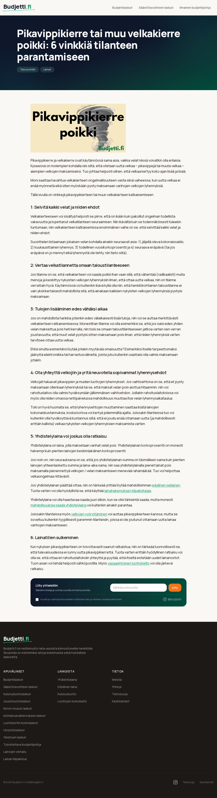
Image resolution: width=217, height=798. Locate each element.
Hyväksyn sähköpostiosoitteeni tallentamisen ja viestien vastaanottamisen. (81, 599)
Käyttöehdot (120, 701)
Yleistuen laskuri (14, 737)
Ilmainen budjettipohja (195, 8)
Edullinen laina (67, 687)
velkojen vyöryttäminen (89, 514)
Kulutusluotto (67, 694)
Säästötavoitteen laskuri (156, 8)
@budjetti (174, 599)
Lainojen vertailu (14, 752)
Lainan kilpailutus (15, 759)
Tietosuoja (120, 694)
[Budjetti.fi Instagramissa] (175, 782)
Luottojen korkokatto (72, 701)
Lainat (47, 69)
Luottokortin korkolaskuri (20, 723)
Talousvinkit (27, 69)
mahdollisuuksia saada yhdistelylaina (58, 505)
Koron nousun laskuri (17, 708)
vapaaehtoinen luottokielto (129, 563)
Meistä (117, 680)
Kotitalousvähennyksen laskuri (24, 716)
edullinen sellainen (166, 485)
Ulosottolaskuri (14, 730)
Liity (175, 588)
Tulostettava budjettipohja (22, 744)
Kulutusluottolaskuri (17, 694)
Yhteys (117, 687)
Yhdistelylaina (67, 680)
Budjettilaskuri (122, 8)
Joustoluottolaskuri (16, 701)
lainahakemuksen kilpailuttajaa (127, 490)
